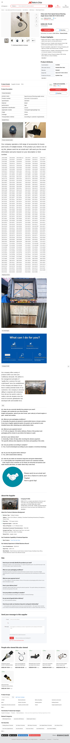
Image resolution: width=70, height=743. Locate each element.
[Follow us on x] (60, 735)
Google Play (13, 735)
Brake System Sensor (31, 719)
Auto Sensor (25, 10)
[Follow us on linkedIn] (68, 735)
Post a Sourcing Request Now (17, 640)
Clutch (36, 704)
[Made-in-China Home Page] (35, 2)
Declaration (49, 739)
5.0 (55, 85)
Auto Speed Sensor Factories (46, 725)
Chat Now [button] (63, 30)
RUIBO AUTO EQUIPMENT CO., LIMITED (48, 18)
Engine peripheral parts (57, 704)
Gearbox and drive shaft (23, 704)
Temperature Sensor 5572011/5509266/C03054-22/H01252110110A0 (7, 665)
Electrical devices (21, 700)
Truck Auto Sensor (29, 728)
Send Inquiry (47, 30)
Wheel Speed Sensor (40, 10)
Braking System (55, 702)
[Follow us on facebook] (58, 735)
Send (12, 638)
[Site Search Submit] (50, 6)
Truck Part (13, 540)
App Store (5, 735)
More (2, 731)
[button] (2, 2)
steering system (38, 702)
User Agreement (42, 739)
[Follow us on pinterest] (66, 735)
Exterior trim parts (22, 702)
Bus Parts (18, 540)
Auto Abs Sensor (19, 728)
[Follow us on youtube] (64, 735)
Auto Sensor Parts (58, 725)
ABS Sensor (31, 10)
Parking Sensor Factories (7, 725)
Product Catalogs (20, 697)
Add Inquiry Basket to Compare (20, 45)
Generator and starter (56, 700)
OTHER (2, 700)
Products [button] (14, 6)
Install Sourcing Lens (35, 735)
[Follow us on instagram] (62, 735)
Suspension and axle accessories (8, 704)
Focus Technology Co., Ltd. (25, 739)
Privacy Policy (56, 739)
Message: (7, 626)
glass (2, 702)
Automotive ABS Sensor (19, 719)
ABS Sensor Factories (32, 725)
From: (7, 619)
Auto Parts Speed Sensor (7, 728)
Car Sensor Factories (20, 725)
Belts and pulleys (38, 700)
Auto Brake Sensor (40, 728)
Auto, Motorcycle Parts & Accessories (13, 10)
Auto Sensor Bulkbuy (51, 728)
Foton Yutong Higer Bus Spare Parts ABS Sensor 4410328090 (20, 665)
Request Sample (63, 33)
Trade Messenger (23, 735)
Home (2, 10)
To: (8, 623)
